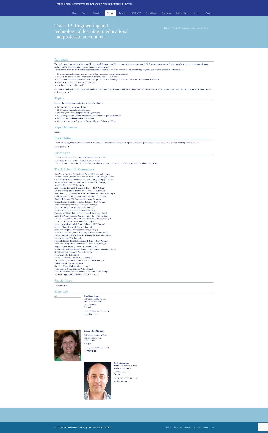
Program (122, 13)
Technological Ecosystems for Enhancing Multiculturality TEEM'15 (93, 3)
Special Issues (151, 13)
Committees (97, 13)
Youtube (197, 427)
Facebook (178, 427)
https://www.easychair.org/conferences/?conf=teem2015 (105, 163)
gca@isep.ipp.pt (120, 381)
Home (74, 13)
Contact (208, 13)
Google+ (187, 427)
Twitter (169, 427)
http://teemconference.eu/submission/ (85, 160)
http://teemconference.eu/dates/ (95, 158)
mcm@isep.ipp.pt (92, 314)
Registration (166, 13)
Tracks (110, 13)
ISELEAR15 (136, 13)
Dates (84, 13)
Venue (196, 13)
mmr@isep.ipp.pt (91, 350)
